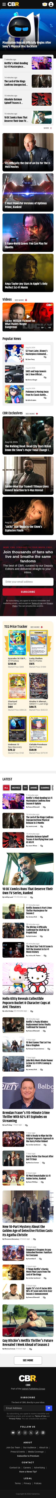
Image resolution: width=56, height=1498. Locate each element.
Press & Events (18, 1451)
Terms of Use (37, 603)
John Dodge (9, 1011)
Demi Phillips (33, 1182)
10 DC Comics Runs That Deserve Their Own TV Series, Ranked (15, 121)
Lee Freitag (8, 1125)
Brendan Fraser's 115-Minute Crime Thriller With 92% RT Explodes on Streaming (26, 1117)
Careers (27, 1467)
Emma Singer (32, 380)
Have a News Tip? (28, 1471)
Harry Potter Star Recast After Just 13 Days (39, 1158)
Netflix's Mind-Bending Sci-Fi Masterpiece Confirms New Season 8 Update (16, 68)
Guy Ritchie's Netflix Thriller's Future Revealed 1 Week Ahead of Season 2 (27, 1343)
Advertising (39, 1467)
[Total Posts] (45, 357)
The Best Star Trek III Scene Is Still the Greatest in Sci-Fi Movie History (39, 949)
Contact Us (14, 1467)
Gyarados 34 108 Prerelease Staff (23, 658)
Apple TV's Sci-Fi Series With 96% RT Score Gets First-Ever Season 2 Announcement (39, 1291)
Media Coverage (36, 1451)
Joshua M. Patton (34, 955)
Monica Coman (33, 1163)
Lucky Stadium (35, 658)
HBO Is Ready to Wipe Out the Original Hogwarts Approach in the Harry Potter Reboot (40, 1139)
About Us (43, 1447)
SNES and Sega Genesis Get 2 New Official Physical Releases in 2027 (37, 373)
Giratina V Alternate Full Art (41, 701)
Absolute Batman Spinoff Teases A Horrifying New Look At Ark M (16, 104)
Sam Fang (31, 359)
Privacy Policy (15, 1419)
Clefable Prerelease (38, 744)
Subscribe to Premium (28, 1456)
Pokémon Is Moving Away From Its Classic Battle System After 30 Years (37, 393)
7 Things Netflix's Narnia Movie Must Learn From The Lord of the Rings (38, 1272)
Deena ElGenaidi (34, 807)
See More (19, 300)
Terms (18, 1483)
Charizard (12, 701)
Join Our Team (13, 1447)
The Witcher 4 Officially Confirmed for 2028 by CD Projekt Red (37, 930)
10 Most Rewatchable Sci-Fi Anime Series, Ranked (38, 1177)
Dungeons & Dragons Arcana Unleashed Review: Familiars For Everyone (39, 1253)
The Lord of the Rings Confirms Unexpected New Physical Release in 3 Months (16, 86)
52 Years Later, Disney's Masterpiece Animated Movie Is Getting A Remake (36, 353)
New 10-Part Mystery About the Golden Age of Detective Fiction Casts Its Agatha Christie (27, 1231)
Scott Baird (32, 1259)
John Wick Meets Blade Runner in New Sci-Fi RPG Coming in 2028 (39, 1063)
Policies (37, 1483)
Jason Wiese (32, 845)
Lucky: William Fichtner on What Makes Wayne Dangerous (20, 324)
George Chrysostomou (36, 1049)
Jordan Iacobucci (34, 1145)
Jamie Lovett (32, 826)
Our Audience (29, 1447)
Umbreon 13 (13, 744)
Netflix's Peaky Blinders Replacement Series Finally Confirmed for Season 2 (38, 1025)
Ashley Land (9, 897)
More (46, 128)
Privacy (27, 1483)
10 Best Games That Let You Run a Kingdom (38, 1044)
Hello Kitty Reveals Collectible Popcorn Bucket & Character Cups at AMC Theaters (26, 1003)
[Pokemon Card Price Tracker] (44, 4)
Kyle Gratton (32, 400)
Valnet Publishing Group (33, 1388)
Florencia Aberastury (12, 1239)
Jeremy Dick (32, 917)
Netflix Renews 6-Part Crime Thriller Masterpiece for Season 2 (39, 911)
